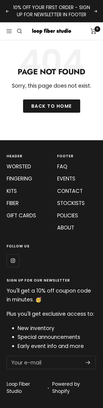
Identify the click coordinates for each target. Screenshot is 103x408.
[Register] (88, 362)
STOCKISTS (71, 203)
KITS (12, 191)
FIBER (13, 203)
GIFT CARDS (21, 215)
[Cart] (93, 31)
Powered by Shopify (66, 388)
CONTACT (70, 191)
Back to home (51, 106)
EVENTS (66, 178)
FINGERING (19, 178)
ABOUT (65, 227)
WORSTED (19, 166)
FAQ (62, 166)
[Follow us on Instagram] (13, 260)
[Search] (19, 31)
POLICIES (67, 215)
